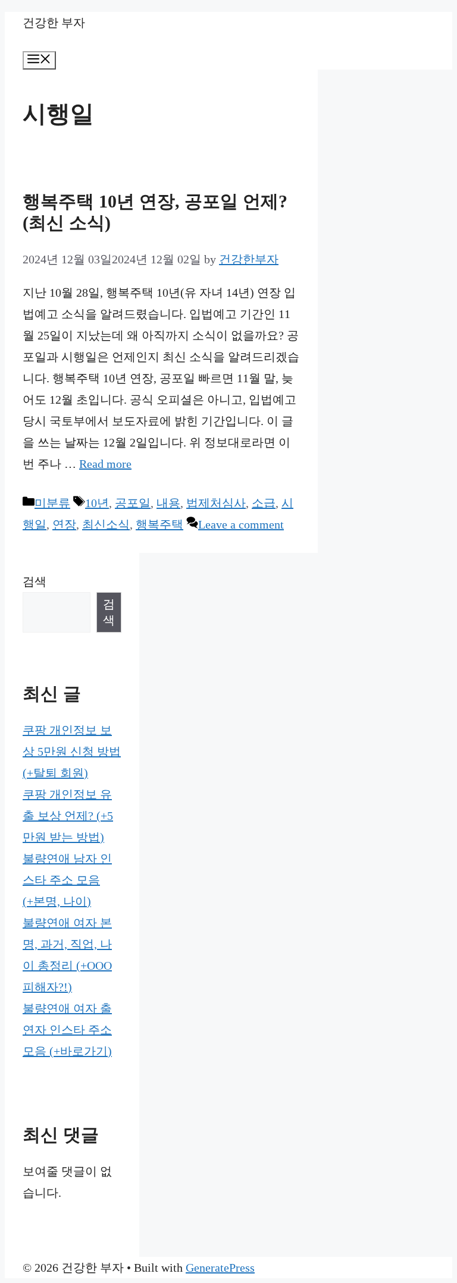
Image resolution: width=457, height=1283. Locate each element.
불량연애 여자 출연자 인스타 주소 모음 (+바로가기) (67, 1030)
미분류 (52, 503)
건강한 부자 (54, 22)
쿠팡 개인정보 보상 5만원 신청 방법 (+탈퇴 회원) (72, 751)
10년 (97, 503)
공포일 (133, 503)
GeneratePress (220, 1267)
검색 (34, 581)
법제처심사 (216, 503)
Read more (105, 463)
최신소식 (106, 524)
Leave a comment (241, 524)
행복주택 (159, 524)
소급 (264, 503)
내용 (168, 503)
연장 (64, 524)
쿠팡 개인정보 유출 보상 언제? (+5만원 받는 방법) (68, 816)
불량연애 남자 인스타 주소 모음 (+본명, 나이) (67, 880)
